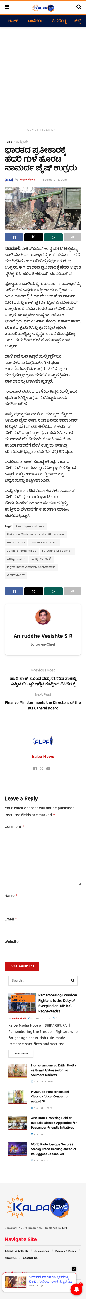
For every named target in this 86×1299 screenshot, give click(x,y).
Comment (15, 827)
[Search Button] (78, 7)
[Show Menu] (7, 7)
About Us (11, 1258)
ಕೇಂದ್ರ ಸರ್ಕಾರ (16, 559)
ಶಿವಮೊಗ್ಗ (59, 21)
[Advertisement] (43, 75)
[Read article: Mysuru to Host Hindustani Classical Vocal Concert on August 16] (17, 1097)
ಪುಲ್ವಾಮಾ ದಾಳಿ (41, 559)
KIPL (65, 1228)
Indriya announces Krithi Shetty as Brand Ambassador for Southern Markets (53, 1070)
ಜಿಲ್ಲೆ (77, 21)
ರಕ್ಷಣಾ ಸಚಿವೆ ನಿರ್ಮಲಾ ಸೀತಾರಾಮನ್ (31, 567)
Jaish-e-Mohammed (22, 551)
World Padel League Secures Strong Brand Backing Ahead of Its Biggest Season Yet (53, 1149)
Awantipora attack (30, 526)
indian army (16, 542)
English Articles (18, 998)
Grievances (41, 1251)
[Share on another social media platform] (72, 237)
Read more (23, 1053)
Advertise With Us (16, 1251)
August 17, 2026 (40, 1018)
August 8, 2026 (42, 1161)
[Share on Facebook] (14, 237)
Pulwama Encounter (57, 551)
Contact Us (30, 1258)
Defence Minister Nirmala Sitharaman (36, 534)
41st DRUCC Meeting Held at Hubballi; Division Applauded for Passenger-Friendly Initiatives (54, 1123)
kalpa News (27, 180)
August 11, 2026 (43, 1108)
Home (13, 21)
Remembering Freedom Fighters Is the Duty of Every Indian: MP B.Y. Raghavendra (57, 1003)
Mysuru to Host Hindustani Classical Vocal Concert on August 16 (50, 1096)
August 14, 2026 (43, 1082)
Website (12, 942)
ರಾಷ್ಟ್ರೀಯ (22, 142)
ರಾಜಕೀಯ (35, 21)
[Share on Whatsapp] (53, 237)
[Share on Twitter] (33, 237)
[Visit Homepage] (43, 8)
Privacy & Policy (65, 1251)
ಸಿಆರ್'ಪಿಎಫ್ (16, 575)
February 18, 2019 (55, 180)
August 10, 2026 (43, 1134)
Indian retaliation (44, 542)
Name (11, 896)
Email (11, 919)
